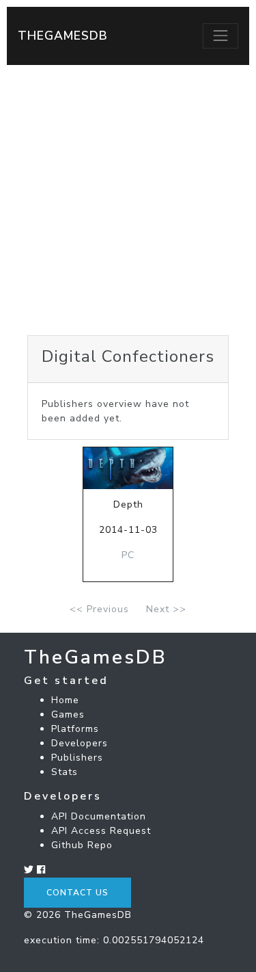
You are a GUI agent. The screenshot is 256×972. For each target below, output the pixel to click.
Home (65, 700)
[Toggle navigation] (220, 35)
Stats (64, 771)
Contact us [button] (77, 892)
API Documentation (98, 816)
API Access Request (101, 830)
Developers (79, 743)
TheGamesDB (63, 35)
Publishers (77, 757)
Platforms (75, 728)
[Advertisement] (128, 200)
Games (68, 714)
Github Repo (82, 845)
